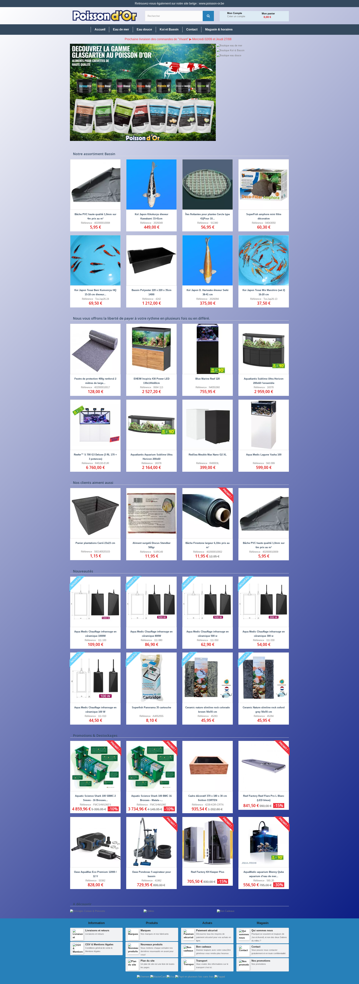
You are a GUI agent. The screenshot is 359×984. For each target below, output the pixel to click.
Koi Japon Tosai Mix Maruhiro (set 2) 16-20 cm (264, 292)
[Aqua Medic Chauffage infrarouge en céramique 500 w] (207, 602)
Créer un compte (236, 16)
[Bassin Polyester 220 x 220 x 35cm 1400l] (151, 260)
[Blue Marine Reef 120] (207, 349)
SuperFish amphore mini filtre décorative (263, 216)
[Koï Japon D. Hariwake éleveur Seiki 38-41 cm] (207, 260)
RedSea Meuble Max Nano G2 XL (208, 454)
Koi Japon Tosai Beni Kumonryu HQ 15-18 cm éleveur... (95, 292)
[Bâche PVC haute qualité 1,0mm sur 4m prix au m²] (95, 184)
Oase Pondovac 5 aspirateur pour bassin (151, 874)
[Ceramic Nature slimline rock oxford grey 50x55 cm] (264, 678)
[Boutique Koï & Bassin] (253, 50)
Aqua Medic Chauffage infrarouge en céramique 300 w (264, 633)
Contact (255, 946)
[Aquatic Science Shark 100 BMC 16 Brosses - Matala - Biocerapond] (151, 766)
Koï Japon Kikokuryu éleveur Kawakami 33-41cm (151, 216)
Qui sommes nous (262, 930)
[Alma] (194, 976)
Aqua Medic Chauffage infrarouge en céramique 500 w (207, 633)
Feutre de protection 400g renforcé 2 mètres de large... (95, 380)
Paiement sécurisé (206, 930)
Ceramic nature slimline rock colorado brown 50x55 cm (207, 709)
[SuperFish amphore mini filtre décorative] (264, 184)
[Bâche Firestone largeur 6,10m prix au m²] (207, 513)
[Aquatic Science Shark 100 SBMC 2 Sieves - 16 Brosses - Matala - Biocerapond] (95, 766)
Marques (146, 930)
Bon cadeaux (203, 946)
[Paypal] (219, 976)
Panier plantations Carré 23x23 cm (95, 543)
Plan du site (147, 960)
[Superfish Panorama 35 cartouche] (151, 678)
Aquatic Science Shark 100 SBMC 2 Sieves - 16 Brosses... (95, 798)
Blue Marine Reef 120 (207, 378)
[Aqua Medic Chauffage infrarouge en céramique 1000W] (95, 602)
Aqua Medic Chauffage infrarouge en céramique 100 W (95, 709)
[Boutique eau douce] (253, 55)
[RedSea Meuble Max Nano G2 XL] (207, 425)
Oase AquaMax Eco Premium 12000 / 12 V (95, 874)
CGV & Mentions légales (99, 944)
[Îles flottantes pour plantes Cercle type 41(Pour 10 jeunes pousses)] (207, 184)
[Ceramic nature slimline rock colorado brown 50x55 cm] (207, 678)
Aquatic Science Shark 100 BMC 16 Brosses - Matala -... (151, 798)
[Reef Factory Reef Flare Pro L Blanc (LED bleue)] (264, 766)
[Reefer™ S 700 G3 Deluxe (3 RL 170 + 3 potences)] (95, 425)
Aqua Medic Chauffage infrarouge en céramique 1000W (95, 633)
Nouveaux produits (151, 944)
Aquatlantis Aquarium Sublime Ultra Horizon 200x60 (151, 456)
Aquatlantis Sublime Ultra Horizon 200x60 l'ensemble (263, 380)
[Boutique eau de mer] (253, 45)
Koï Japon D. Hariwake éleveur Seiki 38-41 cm (207, 292)
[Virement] (143, 976)
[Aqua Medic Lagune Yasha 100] (264, 425)
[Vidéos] (149, 911)
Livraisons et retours (97, 930)
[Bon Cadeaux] (225, 911)
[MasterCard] (158, 976)
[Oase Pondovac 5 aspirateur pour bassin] (151, 842)
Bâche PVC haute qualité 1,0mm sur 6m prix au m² (264, 545)
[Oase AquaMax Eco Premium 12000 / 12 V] (95, 842)
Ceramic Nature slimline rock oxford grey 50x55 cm (264, 709)
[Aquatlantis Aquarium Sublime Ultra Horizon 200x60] (151, 425)
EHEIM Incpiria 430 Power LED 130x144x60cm (151, 380)
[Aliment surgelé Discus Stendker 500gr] (151, 513)
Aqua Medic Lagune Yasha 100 (263, 454)
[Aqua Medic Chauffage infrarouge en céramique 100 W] (95, 678)
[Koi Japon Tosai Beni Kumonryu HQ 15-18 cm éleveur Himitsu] (95, 260)
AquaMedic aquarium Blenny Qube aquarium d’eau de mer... (263, 874)
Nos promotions (260, 960)
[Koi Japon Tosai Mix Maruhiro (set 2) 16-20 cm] (264, 260)
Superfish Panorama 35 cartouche (151, 707)
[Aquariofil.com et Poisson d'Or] (104, 15)
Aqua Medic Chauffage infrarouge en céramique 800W (151, 633)
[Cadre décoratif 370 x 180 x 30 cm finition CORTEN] (207, 766)
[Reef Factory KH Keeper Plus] (207, 842)
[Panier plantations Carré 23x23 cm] (95, 513)
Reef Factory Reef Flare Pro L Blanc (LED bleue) (263, 798)
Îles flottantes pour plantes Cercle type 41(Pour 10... (207, 216)
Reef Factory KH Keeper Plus (207, 872)
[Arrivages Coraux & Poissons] (87, 911)
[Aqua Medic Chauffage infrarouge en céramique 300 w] (264, 602)
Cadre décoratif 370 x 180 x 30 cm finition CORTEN (207, 798)
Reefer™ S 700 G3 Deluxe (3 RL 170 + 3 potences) (95, 456)
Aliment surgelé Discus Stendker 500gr (152, 545)
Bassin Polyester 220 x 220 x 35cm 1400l (151, 292)
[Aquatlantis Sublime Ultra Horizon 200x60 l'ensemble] (264, 349)
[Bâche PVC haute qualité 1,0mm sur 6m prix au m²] (264, 513)
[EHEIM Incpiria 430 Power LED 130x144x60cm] (151, 349)
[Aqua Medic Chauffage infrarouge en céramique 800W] (151, 602)
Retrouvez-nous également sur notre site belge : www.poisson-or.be (179, 3)
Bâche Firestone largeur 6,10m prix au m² (207, 545)
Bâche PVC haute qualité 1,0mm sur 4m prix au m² (95, 216)
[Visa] (171, 976)
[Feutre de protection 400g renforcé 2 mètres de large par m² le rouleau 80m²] (95, 349)
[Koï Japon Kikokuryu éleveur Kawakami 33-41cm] (151, 184)
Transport (201, 960)
